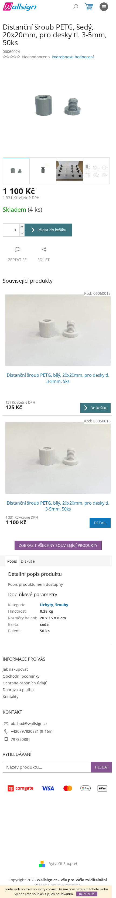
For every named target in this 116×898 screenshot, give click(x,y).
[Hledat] (75, 6)
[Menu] (103, 6)
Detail (100, 522)
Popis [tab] (12, 561)
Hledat (102, 767)
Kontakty (10, 696)
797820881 (20, 739)
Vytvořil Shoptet (63, 863)
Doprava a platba (18, 689)
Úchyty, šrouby (54, 604)
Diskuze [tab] (28, 561)
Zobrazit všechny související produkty (58, 545)
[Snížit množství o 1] (22, 233)
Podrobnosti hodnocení (73, 56)
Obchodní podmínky (21, 676)
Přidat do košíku (51, 229)
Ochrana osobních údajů (25, 682)
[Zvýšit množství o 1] (22, 227)
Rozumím (86, 894)
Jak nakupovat (15, 669)
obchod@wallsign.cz (29, 723)
